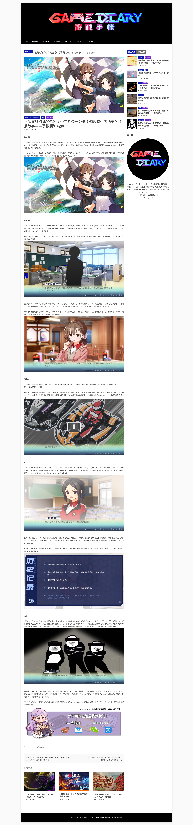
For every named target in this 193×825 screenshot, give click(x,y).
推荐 (43, 117)
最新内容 (141, 52)
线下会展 (57, 42)
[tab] (131, 52)
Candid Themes (116, 818)
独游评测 (46, 42)
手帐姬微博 (91, 42)
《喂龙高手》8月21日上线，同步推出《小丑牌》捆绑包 (108, 795)
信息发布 (141, 95)
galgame (29, 747)
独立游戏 (41, 747)
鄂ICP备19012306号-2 (80, 818)
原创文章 (68, 42)
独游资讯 (35, 42)
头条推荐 (36, 117)
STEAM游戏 (35, 747)
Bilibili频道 (79, 42)
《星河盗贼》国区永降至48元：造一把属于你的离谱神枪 (39, 795)
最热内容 (131, 52)
